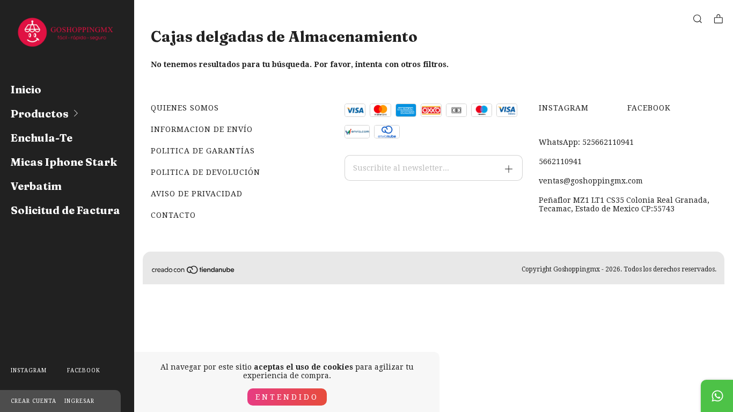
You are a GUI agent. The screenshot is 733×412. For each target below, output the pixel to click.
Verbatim (36, 186)
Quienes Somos (185, 108)
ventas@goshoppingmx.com (591, 180)
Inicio (26, 89)
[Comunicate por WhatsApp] (717, 396)
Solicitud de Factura (65, 210)
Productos (40, 113)
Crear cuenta (33, 401)
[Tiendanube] (194, 272)
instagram (29, 370)
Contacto (173, 215)
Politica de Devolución (205, 172)
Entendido (287, 397)
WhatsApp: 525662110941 (586, 142)
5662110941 (560, 161)
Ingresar (79, 401)
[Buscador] (697, 19)
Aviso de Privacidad (197, 193)
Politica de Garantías (203, 150)
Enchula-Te (41, 137)
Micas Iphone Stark (64, 161)
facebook (83, 370)
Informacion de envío (202, 129)
